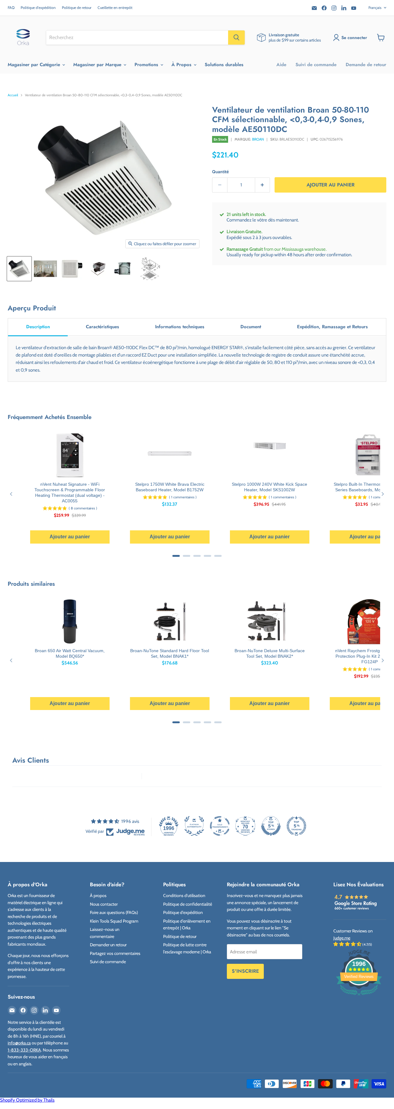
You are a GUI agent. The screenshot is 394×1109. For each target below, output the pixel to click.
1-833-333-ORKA (24, 1050)
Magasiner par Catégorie (35, 64)
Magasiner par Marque (98, 64)
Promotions (147, 64)
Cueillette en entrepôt (115, 8)
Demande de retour (366, 64)
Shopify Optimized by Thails (27, 1100)
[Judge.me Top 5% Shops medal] (271, 826)
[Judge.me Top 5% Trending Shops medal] (296, 826)
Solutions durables (224, 64)
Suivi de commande (316, 64)
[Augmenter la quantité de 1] (262, 185)
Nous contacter (104, 904)
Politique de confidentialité (187, 904)
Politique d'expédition (38, 8)
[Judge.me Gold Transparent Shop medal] (220, 826)
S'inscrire (245, 971)
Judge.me (341, 938)
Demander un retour (108, 944)
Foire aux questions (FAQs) (114, 912)
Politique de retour (76, 8)
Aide (281, 64)
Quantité (220, 171)
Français (374, 7)
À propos (98, 895)
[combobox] (137, 37)
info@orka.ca (19, 1043)
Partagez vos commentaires (115, 953)
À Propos (182, 64)
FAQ (11, 8)
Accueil (13, 95)
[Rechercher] (236, 37)
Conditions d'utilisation (184, 895)
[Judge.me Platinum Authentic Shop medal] (194, 826)
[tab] (38, 327)
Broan (258, 139)
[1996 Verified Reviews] (358, 996)
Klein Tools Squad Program (114, 921)
